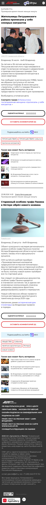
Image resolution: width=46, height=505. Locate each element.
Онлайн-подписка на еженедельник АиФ (22, 413)
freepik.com (5, 238)
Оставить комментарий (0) (23, 122)
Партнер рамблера (21, 494)
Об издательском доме (13, 406)
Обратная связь (9, 409)
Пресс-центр (32, 406)
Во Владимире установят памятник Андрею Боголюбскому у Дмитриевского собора (26, 375)
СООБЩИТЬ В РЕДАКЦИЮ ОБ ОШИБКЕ (18, 429)
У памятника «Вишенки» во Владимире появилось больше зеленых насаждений (25, 389)
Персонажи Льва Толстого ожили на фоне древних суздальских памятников (25, 360)
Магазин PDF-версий (28, 409)
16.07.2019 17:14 (6, 9)
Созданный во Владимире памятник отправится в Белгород (23, 382)
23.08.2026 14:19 (7, 194)
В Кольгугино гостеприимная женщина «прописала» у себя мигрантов (22, 102)
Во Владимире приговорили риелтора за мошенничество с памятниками (25, 367)
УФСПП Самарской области (12, 56)
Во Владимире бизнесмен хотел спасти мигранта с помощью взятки (24, 175)
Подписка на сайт (11, 416)
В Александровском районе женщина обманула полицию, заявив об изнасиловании (27, 182)
